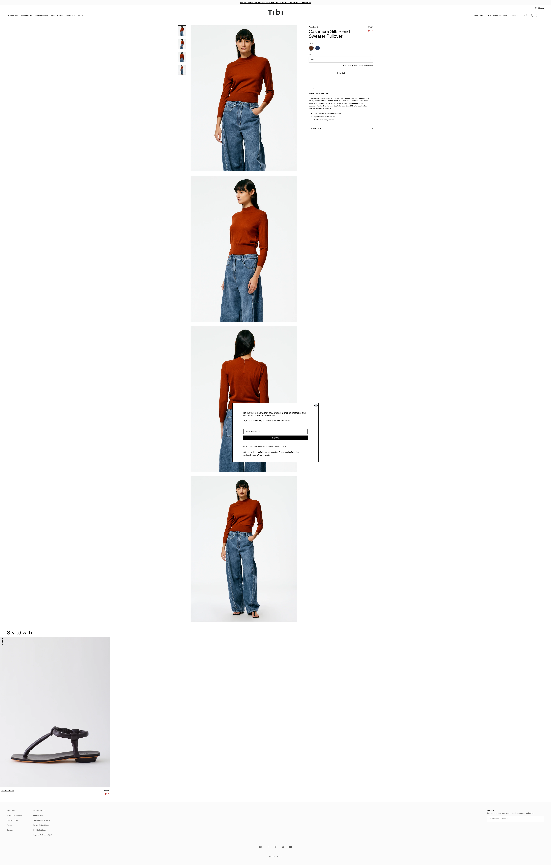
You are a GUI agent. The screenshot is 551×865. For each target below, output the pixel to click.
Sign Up (275, 438)
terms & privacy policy (277, 446)
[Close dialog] (316, 405)
